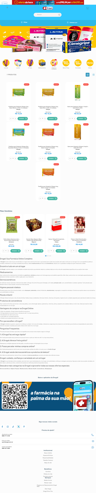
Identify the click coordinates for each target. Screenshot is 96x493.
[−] (10, 118)
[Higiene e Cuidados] (54, 64)
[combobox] (48, 15)
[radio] (87, 75)
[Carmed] (6, 64)
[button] (7, 8)
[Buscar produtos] (59, 15)
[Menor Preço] (66, 64)
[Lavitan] (18, 64)
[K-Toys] (30, 64)
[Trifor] (48, 2)
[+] (15, 118)
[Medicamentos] (42, 64)
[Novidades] (78, 64)
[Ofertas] (90, 64)
